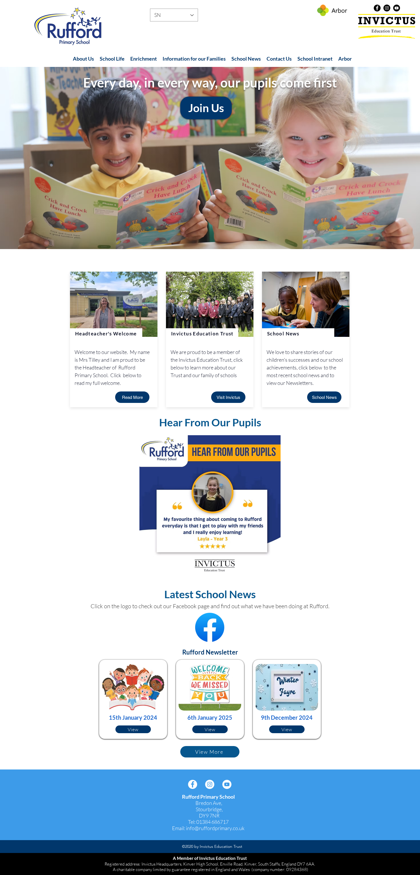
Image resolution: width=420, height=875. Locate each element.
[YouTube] (396, 8)
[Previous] (31, 157)
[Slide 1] (210, 235)
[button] (83, 58)
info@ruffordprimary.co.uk (215, 828)
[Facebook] (377, 8)
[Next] (388, 157)
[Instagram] (386, 8)
